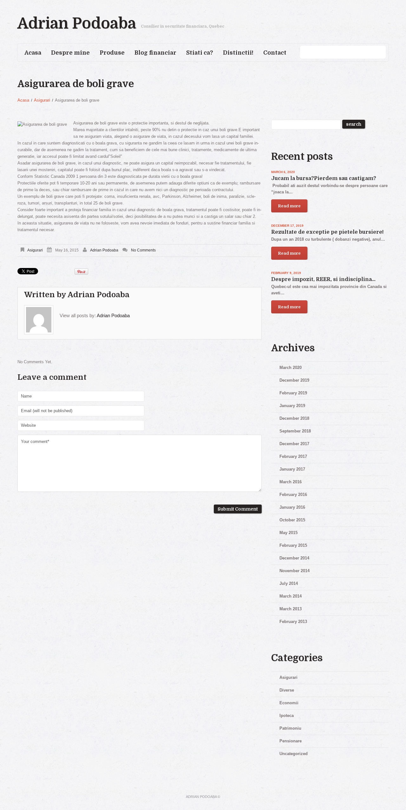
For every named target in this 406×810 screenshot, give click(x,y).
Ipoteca (286, 715)
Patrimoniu (290, 728)
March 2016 (290, 481)
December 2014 (294, 558)
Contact (274, 53)
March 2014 (290, 596)
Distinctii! (238, 53)
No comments (143, 250)
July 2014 (288, 583)
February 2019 (293, 393)
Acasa (32, 53)
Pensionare (290, 741)
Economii (288, 702)
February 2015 (293, 545)
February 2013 (293, 621)
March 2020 (290, 367)
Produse (112, 53)
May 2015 (288, 532)
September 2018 (295, 431)
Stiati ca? (199, 53)
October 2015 (292, 520)
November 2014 (294, 570)
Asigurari (42, 100)
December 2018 (294, 418)
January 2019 (292, 405)
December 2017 (294, 443)
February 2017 (293, 456)
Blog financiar (155, 53)
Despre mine (70, 53)
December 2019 (294, 380)
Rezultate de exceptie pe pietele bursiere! (327, 232)
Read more (289, 206)
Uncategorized (293, 753)
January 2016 (292, 507)
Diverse (286, 690)
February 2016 (293, 494)
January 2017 (292, 469)
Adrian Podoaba (76, 23)
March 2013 (290, 608)
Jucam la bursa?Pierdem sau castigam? (323, 178)
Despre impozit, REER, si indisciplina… (323, 279)
